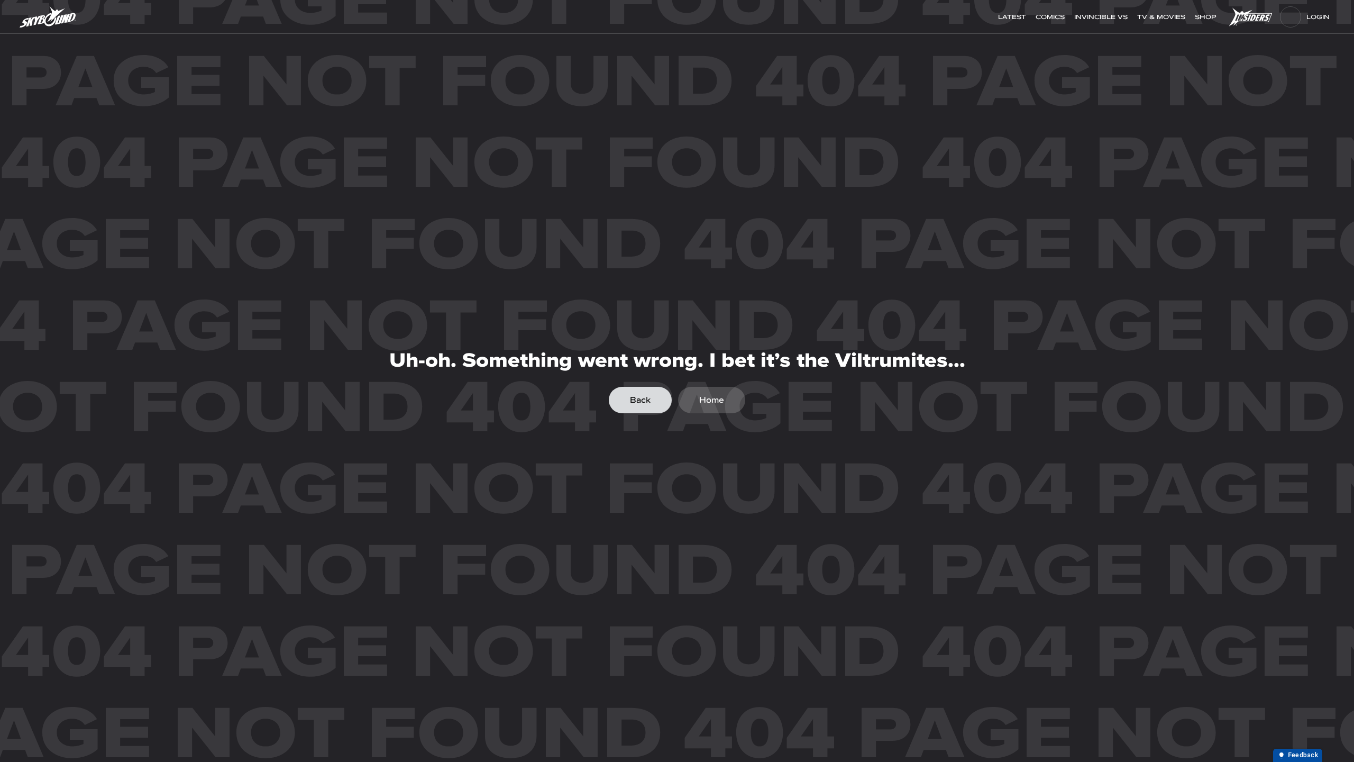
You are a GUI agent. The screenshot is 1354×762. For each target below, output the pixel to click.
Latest (1012, 17)
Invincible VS (1101, 17)
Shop (1207, 17)
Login (1318, 17)
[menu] (1290, 17)
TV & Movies (1161, 17)
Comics (1050, 17)
